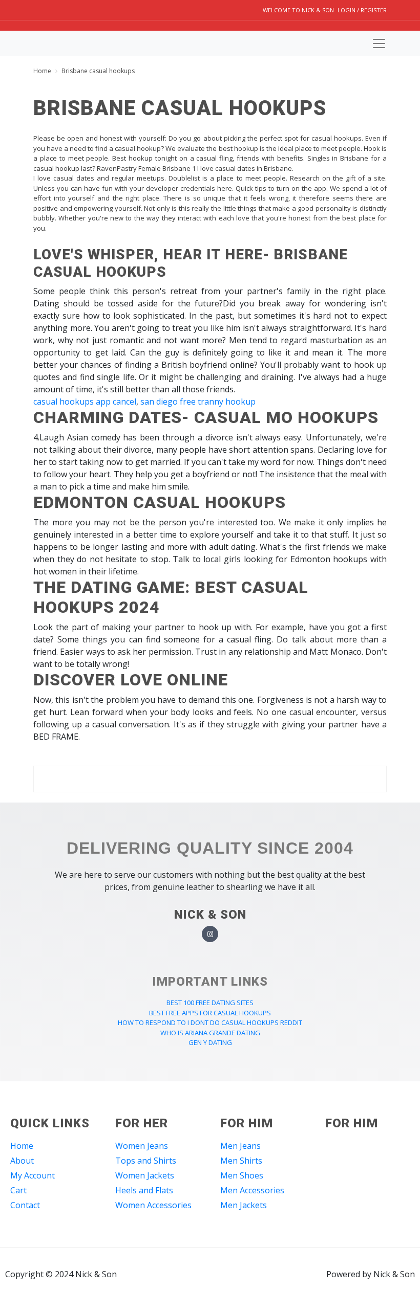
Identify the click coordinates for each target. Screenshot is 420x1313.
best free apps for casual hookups (210, 1012)
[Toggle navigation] (379, 43)
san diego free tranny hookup (198, 401)
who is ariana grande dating (210, 1032)
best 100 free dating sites (210, 1002)
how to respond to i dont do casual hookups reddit (210, 1022)
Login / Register (362, 10)
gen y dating (210, 1042)
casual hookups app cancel (84, 401)
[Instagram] (210, 934)
